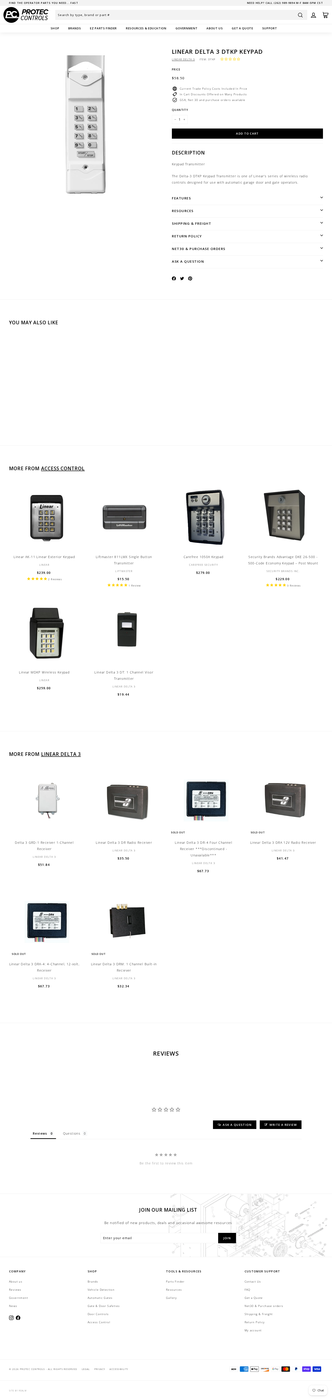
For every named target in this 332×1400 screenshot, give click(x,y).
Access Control (63, 468)
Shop (55, 28)
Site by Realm (18, 1390)
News (13, 1306)
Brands (74, 28)
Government (186, 28)
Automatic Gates (100, 1298)
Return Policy (187, 236)
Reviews (15, 1290)
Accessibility (119, 1369)
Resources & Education (146, 28)
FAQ (247, 1290)
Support (269, 28)
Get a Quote (242, 28)
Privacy (99, 1369)
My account (253, 1330)
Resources (183, 210)
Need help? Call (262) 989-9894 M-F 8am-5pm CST (285, 3)
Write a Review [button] (283, 1125)
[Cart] (325, 15)
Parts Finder (175, 1281)
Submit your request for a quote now (41, 3)
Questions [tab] (72, 1133)
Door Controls (98, 1314)
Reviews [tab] (40, 1133)
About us (214, 28)
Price (176, 69)
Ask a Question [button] (237, 1125)
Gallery (171, 1298)
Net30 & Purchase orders (198, 248)
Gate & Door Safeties (104, 1306)
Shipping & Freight (191, 223)
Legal (86, 1369)
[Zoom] (86, 125)
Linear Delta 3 (183, 59)
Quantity (180, 110)
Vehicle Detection (101, 1290)
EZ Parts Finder (103, 28)
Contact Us (253, 1281)
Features (181, 198)
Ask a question (188, 261)
